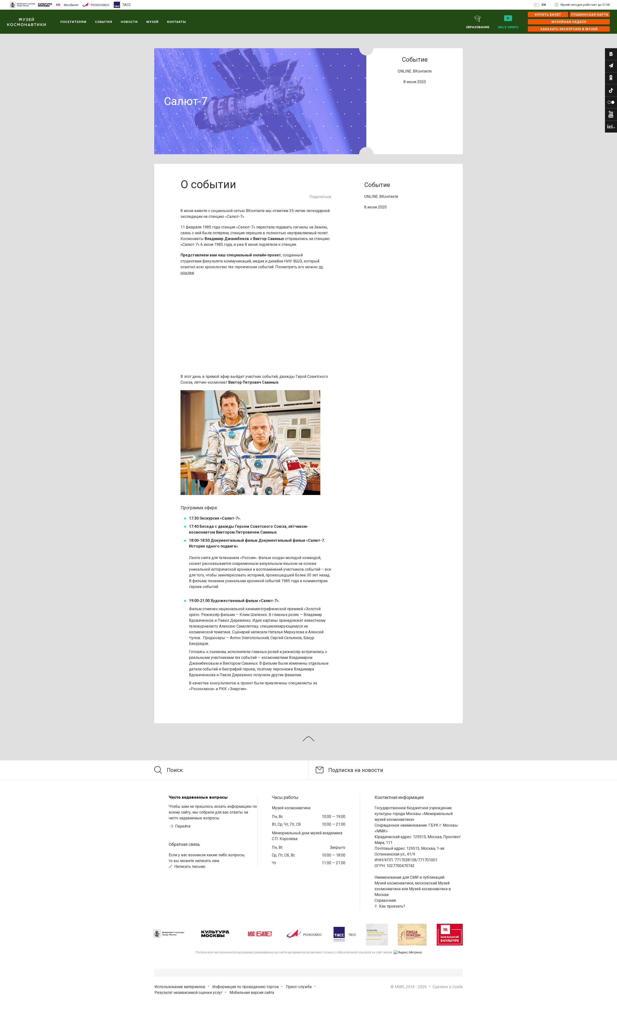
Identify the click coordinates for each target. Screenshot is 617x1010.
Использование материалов (179, 986)
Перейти (182, 826)
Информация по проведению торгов (245, 986)
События (103, 22)
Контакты (176, 22)
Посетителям (73, 22)
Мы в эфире (508, 27)
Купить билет (548, 14)
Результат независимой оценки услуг (188, 992)
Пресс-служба (299, 986)
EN (544, 5)
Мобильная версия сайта (251, 992)
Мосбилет (71, 5)
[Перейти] (611, 54)
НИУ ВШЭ (293, 261)
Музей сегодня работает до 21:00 (585, 5)
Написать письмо (189, 866)
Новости (129, 22)
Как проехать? (392, 906)
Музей (152, 22)
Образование (477, 27)
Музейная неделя (568, 22)
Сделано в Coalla (448, 986)
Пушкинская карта (589, 14)
